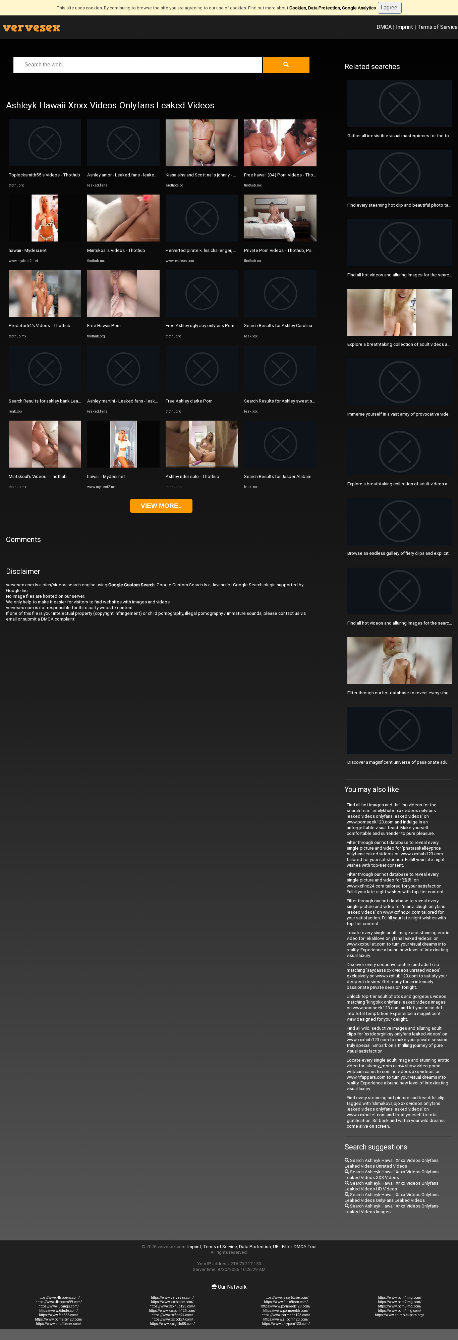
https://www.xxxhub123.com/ (172, 1306)
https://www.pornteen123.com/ (286, 1315)
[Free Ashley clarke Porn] (202, 391)
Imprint (404, 26)
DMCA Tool (305, 1246)
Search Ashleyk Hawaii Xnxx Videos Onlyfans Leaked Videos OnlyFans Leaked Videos (392, 1197)
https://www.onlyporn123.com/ (286, 1324)
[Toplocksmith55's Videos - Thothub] (45, 165)
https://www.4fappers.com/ (59, 1297)
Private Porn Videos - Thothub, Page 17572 (287, 250)
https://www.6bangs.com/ (59, 1306)
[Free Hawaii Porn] (123, 315)
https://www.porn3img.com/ (399, 1306)
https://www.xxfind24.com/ (172, 1315)
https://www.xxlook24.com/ (172, 1319)
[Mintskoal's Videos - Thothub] (45, 466)
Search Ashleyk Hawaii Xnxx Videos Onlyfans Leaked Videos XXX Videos (392, 1174)
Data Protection (255, 1246)
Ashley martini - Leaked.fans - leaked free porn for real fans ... (148, 401)
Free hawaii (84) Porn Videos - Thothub (283, 175)
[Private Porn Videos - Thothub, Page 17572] (280, 240)
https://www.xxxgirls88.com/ (172, 1324)
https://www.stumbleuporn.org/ (399, 1315)
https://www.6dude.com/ (58, 1310)
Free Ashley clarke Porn (189, 401)
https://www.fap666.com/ (58, 1315)
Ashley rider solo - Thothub (192, 476)
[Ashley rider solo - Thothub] (202, 466)
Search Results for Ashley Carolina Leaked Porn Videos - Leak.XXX (310, 325)
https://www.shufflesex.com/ (58, 1324)
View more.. (161, 505)
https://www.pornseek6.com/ (285, 1310)
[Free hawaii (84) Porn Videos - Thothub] (280, 165)
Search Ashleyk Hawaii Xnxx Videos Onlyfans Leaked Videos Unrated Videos (392, 1163)
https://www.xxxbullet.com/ (172, 1302)
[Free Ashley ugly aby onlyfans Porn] (202, 315)
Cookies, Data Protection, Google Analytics (332, 8)
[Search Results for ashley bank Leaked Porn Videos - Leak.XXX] (45, 391)
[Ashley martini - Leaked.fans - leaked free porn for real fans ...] (123, 391)
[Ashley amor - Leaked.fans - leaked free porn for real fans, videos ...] (123, 165)
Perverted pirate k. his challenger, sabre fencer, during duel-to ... (229, 250)
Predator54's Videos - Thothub (39, 325)
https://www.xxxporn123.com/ (172, 1310)
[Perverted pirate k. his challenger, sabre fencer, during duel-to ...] (202, 240)
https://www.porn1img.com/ (399, 1297)
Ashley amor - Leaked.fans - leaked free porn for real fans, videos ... (154, 175)
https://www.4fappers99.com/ (59, 1302)
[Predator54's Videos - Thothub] (45, 315)
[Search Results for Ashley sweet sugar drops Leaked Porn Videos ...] (280, 391)
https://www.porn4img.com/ (399, 1310)
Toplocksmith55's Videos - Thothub (44, 175)
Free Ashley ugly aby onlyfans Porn (200, 325)
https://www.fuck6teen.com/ (286, 1302)
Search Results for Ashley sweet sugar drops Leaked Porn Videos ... (311, 401)
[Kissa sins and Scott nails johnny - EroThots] (202, 165)
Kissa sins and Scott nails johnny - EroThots (208, 175)
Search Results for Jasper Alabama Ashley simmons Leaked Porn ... (311, 476)
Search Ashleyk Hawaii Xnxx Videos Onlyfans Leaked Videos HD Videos (392, 1186)
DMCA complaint (57, 619)
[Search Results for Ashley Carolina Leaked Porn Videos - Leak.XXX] (280, 315)
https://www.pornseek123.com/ (285, 1306)
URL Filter (282, 1246)
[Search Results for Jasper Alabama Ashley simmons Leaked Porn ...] (280, 466)
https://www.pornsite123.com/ (58, 1319)
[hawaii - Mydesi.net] (45, 240)
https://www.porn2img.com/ (399, 1302)
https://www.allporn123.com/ (285, 1319)
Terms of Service (437, 26)
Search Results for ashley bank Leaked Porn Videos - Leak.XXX (71, 401)
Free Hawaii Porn (104, 325)
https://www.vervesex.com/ (172, 1297)
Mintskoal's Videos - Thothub (38, 476)
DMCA (384, 26)
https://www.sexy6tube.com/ (286, 1297)
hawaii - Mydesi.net (28, 250)
